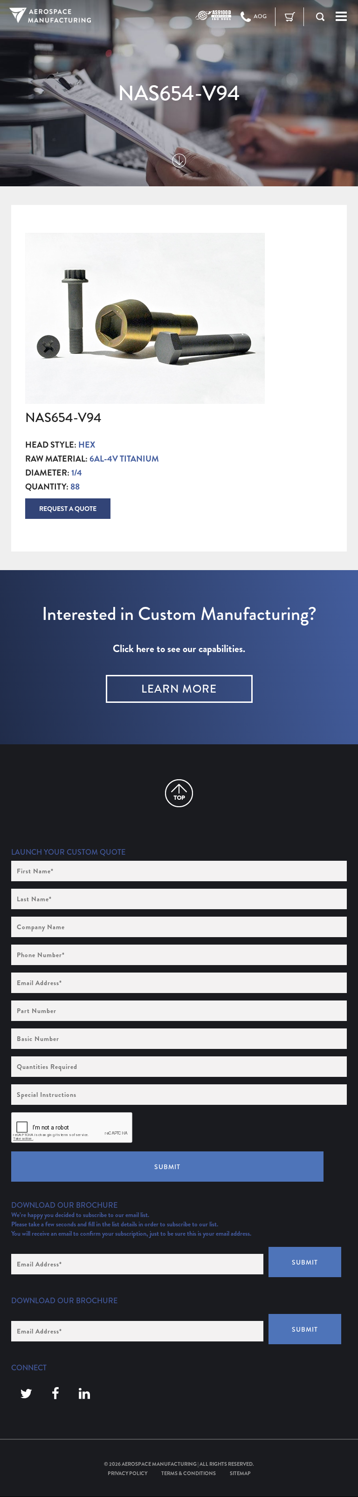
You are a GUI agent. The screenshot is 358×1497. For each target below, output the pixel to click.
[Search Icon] (320, 17)
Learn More (179, 689)
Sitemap (240, 1473)
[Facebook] (55, 1394)
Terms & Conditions (188, 1473)
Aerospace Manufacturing (159, 1464)
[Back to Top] (179, 793)
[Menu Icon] (341, 17)
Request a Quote (67, 508)
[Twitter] (26, 1394)
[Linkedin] (84, 1394)
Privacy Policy (127, 1473)
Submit (167, 1166)
